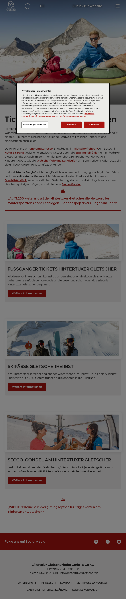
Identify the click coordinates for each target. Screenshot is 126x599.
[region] (63, 108)
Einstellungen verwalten (34, 125)
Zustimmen (94, 125)
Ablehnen (71, 125)
